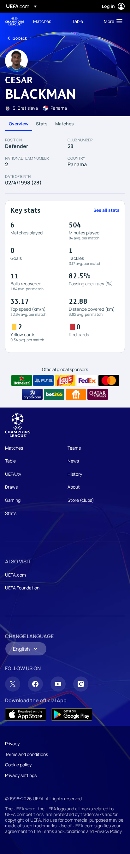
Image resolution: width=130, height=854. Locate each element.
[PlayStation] (43, 380)
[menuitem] (47, 21)
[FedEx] (87, 380)
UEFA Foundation (22, 588)
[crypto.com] (32, 394)
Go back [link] (20, 38)
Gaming (13, 500)
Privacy (12, 744)
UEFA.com (15, 575)
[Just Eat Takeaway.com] (76, 394)
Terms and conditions (26, 754)
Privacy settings (21, 775)
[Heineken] (21, 380)
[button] (112, 21)
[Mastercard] (108, 380)
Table (10, 461)
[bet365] (54, 394)
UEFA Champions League (14, 21)
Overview (18, 123)
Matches (64, 123)
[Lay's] (65, 380)
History (75, 474)
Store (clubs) (81, 500)
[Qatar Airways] (97, 394)
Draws (11, 487)
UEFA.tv (13, 474)
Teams (74, 448)
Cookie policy (18, 765)
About (74, 487)
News (73, 461)
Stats (42, 123)
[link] (42, 21)
